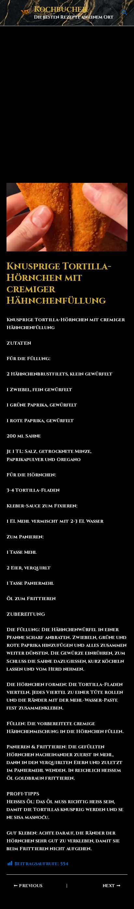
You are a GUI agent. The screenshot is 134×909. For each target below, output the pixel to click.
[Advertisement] (67, 96)
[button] (124, 13)
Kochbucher (60, 9)
